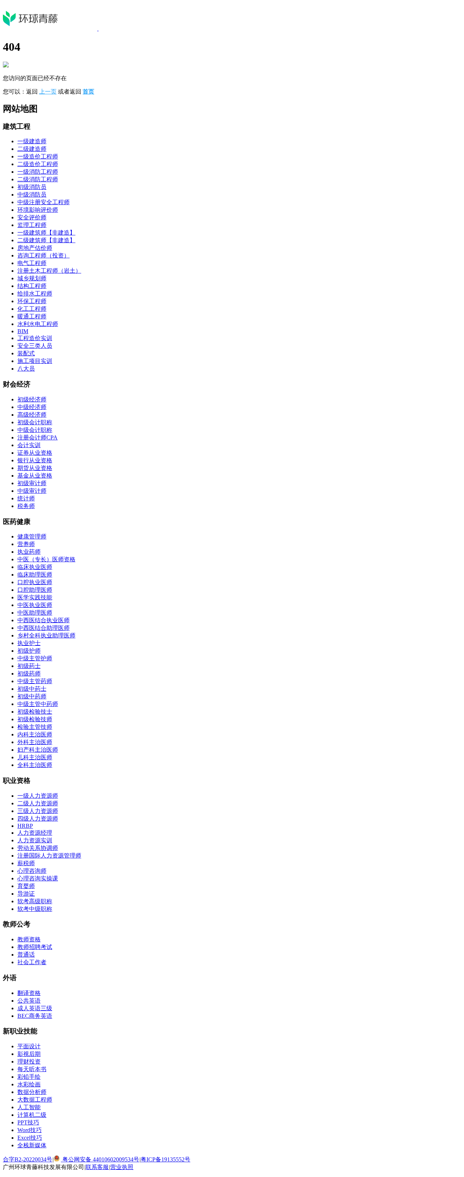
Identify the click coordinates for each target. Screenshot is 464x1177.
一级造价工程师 (37, 156)
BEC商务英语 (34, 1016)
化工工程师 (31, 309)
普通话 (26, 954)
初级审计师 (31, 483)
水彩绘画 (29, 1084)
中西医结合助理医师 (43, 628)
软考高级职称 (34, 901)
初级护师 (29, 651)
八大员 (26, 369)
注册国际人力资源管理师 (49, 855)
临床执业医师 (34, 567)
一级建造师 (31, 141)
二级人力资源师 (37, 803)
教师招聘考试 (34, 947)
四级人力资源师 (37, 818)
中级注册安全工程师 (43, 202)
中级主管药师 (34, 681)
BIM (22, 331)
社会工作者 (31, 962)
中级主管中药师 (37, 704)
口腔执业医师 (34, 582)
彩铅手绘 (29, 1077)
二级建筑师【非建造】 (46, 240)
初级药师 (29, 673)
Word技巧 (29, 1130)
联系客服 (97, 1167)
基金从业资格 (34, 475)
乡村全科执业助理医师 (46, 635)
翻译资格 (29, 993)
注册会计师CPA (37, 437)
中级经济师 (31, 407)
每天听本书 (31, 1069)
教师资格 (29, 939)
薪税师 (26, 863)
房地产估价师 (34, 248)
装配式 (26, 353)
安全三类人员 (34, 346)
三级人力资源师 (37, 811)
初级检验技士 (34, 712)
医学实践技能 (34, 597)
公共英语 (29, 1001)
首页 (88, 91)
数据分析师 (31, 1092)
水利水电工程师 (37, 324)
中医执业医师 (34, 605)
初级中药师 (31, 696)
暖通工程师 (31, 316)
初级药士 (29, 666)
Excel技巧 (29, 1138)
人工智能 (29, 1107)
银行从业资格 (34, 460)
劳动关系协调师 (37, 848)
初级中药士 (31, 689)
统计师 (26, 498)
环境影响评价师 (37, 210)
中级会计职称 (34, 430)
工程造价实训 (34, 338)
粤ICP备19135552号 (165, 1159)
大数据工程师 (34, 1100)
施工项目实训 (34, 361)
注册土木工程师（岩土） (49, 271)
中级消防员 (31, 194)
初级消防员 (31, 187)
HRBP (25, 826)
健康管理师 (31, 536)
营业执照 (121, 1167)
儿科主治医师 (34, 757)
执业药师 (29, 552)
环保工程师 (31, 301)
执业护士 (29, 643)
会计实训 (29, 445)
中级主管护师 (34, 658)
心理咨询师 (31, 871)
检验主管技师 (34, 727)
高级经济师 (31, 415)
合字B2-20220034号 (27, 1159)
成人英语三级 (34, 1008)
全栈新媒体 (31, 1145)
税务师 (26, 506)
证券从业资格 (34, 453)
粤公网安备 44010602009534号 (100, 1159)
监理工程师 (31, 225)
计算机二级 (31, 1115)
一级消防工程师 (37, 172)
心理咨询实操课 (37, 878)
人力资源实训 (34, 840)
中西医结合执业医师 (43, 620)
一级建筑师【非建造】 (46, 233)
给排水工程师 (34, 293)
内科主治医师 (34, 734)
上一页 (48, 91)
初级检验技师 (34, 719)
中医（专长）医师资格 (46, 559)
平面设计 (29, 1046)
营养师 (26, 544)
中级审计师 (31, 491)
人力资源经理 (34, 833)
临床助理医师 (34, 574)
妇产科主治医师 (37, 750)
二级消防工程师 (37, 179)
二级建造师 (31, 149)
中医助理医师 (34, 613)
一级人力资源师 (37, 796)
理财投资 (29, 1061)
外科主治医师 (34, 742)
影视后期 (29, 1054)
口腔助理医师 (34, 590)
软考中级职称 (34, 909)
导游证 (26, 894)
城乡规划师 (31, 278)
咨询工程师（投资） (43, 255)
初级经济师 (31, 399)
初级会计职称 (34, 422)
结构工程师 (31, 286)
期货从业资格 (34, 468)
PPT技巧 (28, 1122)
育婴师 (26, 886)
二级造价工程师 (37, 164)
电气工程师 (31, 263)
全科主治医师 (34, 765)
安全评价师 (31, 217)
